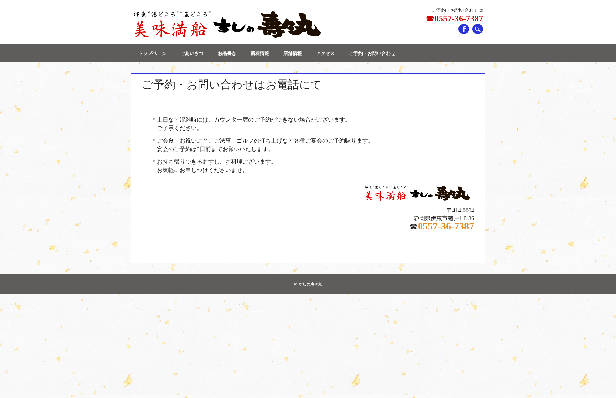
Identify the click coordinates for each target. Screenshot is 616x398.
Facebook (463, 29)
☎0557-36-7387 (454, 18)
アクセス (325, 53)
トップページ (152, 53)
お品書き (227, 53)
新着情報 (260, 53)
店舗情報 (292, 53)
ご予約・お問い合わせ (372, 53)
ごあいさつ (192, 53)
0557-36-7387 (446, 226)
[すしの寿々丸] (226, 37)
